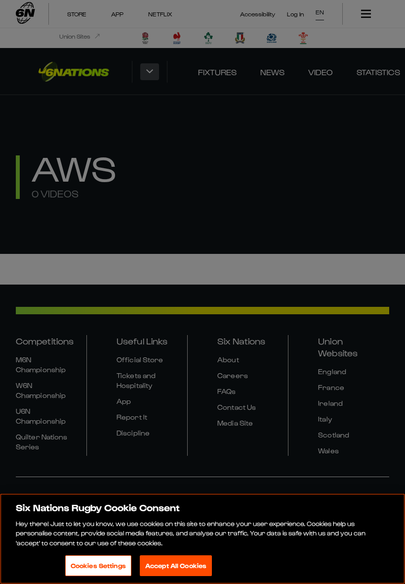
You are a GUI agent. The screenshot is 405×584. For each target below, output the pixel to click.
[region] (202, 538)
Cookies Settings (98, 565)
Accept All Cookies (175, 565)
